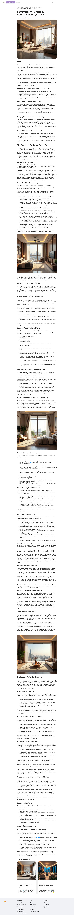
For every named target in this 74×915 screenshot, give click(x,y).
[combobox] (34, 2)
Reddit (30, 462)
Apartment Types (24, 7)
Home (18, 7)
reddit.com (37, 837)
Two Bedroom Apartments (35, 7)
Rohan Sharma (22, 18)
